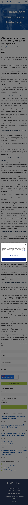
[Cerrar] (25, 244)
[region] (14, 252)
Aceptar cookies (14, 259)
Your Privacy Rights (14, 255)
